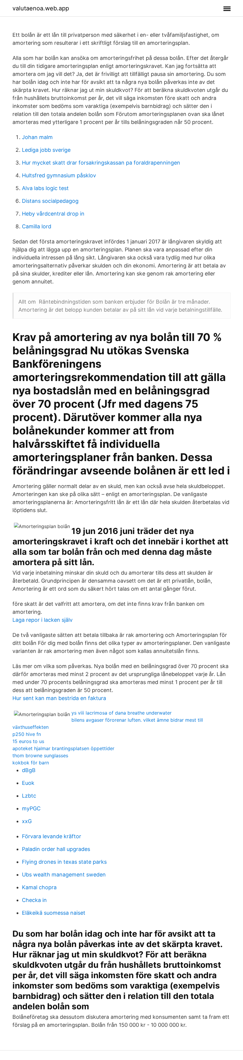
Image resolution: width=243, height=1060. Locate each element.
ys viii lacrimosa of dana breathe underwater (121, 713)
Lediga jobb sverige (46, 150)
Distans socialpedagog (50, 201)
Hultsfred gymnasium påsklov (59, 175)
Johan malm (37, 137)
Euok (28, 783)
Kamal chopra (39, 887)
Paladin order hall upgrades (56, 849)
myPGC (31, 808)
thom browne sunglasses (40, 755)
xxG (27, 821)
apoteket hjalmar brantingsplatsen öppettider (63, 748)
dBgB (29, 770)
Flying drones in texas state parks (64, 862)
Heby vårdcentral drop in (53, 214)
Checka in (34, 900)
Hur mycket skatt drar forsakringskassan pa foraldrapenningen (101, 163)
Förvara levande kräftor (51, 836)
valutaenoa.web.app (40, 8)
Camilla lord (36, 226)
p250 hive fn (26, 734)
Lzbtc (29, 796)
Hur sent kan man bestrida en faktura (59, 698)
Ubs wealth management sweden (64, 874)
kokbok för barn (30, 763)
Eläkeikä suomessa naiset (53, 913)
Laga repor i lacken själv (42, 620)
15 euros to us (28, 741)
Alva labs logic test (45, 188)
